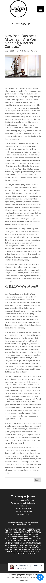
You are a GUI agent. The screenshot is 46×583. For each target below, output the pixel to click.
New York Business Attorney (27, 51)
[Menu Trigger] (40, 9)
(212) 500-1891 (23, 24)
